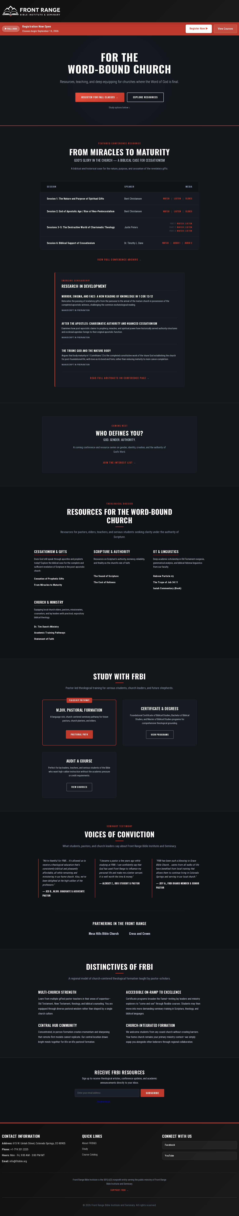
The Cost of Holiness (104, 582)
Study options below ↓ (119, 107)
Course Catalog (90, 1154)
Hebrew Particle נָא (163, 576)
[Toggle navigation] (233, 11)
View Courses (225, 28)
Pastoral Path (79, 734)
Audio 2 (188, 242)
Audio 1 (176, 242)
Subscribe (152, 1093)
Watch (166, 198)
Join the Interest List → (119, 462)
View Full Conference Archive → (119, 259)
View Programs (160, 734)
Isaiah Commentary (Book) (167, 588)
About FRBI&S (89, 1143)
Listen (177, 198)
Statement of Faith (44, 638)
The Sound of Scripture (106, 576)
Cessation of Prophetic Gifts (49, 578)
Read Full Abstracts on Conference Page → (119, 378)
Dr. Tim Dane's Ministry (46, 626)
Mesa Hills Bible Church (104, 933)
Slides (188, 198)
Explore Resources (145, 97)
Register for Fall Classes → (99, 97)
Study (85, 1148)
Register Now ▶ (199, 28)
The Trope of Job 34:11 (165, 582)
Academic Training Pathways (49, 632)
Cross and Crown (139, 933)
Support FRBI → (119, 1190)
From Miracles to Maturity (48, 584)
